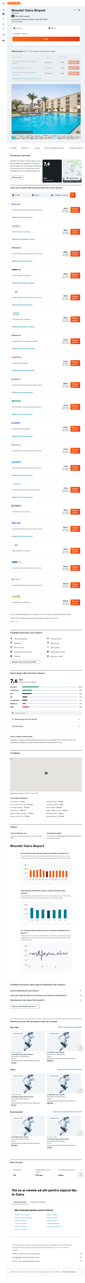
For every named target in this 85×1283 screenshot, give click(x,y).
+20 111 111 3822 (17, 22)
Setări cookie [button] (14, 621)
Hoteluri (23, 1272)
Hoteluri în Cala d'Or (21, 1229)
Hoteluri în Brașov (52, 1215)
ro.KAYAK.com (14, 1272)
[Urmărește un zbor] (3, 29)
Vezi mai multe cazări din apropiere (70, 1027)
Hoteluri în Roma (52, 1220)
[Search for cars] (3, 18)
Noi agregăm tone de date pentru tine (25, 1257)
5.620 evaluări (24, 16)
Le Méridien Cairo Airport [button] (55, 1052)
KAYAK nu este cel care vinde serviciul (26, 1254)
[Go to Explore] (3, 24)
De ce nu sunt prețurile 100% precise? (26, 1261)
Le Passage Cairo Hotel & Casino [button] (22, 1054)
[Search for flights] (3, 10)
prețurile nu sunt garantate (61, 1247)
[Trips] (3, 35)
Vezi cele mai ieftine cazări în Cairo (70, 1069)
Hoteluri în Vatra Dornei (54, 1226)
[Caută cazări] (3, 14)
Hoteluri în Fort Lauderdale (23, 1218)
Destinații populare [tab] (20, 1202)
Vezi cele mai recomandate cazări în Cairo (67, 1112)
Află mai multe (66, 614)
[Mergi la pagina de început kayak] (13, 3)
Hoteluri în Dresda (20, 1223)
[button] (3, 3)
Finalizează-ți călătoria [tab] (38, 1202)
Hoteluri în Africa (32, 1272)
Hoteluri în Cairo (55, 1272)
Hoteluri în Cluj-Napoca (22, 1215)
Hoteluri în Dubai (52, 1218)
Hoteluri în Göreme (21, 1226)
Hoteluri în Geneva (21, 1220)
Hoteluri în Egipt (44, 1272)
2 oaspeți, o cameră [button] (20, 34)
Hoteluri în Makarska (53, 1223)
